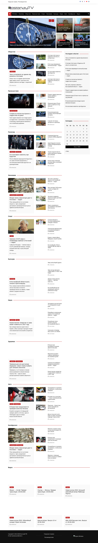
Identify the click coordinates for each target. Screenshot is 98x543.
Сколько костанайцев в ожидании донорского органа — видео (54, 364)
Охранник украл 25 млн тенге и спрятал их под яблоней (64, 44)
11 (70, 134)
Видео (78, 14)
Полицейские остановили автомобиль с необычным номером (55, 389)
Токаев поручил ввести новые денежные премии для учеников (54, 153)
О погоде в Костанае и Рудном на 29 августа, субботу (54, 80)
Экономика (49, 14)
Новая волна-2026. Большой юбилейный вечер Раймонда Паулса (75, 491)
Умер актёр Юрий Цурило (54, 262)
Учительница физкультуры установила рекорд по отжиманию (55, 230)
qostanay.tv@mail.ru (17, 535)
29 (83, 141)
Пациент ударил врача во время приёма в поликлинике (81, 29)
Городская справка (12, 1)
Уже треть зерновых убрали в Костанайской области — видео (64, 29)
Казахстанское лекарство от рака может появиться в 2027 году (54, 373)
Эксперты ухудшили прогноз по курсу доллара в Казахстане (54, 198)
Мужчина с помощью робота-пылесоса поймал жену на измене (54, 457)
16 (86, 134)
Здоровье (12, 319)
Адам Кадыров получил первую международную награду (54, 144)
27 (77, 141)
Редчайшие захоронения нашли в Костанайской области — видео (54, 314)
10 (67, 134)
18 (70, 137)
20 (77, 137)
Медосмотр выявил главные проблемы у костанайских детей (53, 355)
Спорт (43, 14)
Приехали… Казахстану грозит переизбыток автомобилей (54, 407)
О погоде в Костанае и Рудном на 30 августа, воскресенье (54, 57)
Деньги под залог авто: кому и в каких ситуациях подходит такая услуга (54, 416)
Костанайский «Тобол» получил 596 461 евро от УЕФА (54, 246)
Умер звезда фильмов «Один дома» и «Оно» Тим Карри (55, 271)
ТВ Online (14, 14)
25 (70, 141)
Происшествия (36, 14)
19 (73, 137)
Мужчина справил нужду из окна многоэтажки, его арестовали (54, 430)
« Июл (67, 151)
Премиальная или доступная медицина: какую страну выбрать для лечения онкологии (21, 365)
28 (80, 141)
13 (77, 134)
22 (83, 137)
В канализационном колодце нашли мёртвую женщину (81, 44)
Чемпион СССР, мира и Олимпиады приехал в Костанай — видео (20, 240)
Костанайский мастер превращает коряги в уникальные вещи (53, 289)
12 (73, 134)
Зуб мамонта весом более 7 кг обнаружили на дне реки (55, 305)
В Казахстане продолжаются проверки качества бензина (54, 439)
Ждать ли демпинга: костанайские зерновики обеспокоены (54, 207)
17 (67, 137)
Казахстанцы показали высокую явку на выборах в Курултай (55, 162)
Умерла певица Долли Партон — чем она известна (54, 280)
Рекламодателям (22, 1)
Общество (28, 14)
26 (73, 141)
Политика (21, 14)
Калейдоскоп (71, 14)
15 (83, 134)
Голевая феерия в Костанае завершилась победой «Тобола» (54, 221)
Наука (61, 14)
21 (80, 137)
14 (80, 134)
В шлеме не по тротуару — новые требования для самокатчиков (54, 398)
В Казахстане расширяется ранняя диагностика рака (53, 346)
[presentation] (50, 20)
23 (86, 137)
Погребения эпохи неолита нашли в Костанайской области (54, 323)
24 (67, 141)
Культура (56, 14)
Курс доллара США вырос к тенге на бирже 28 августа (55, 189)
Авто (65, 14)
